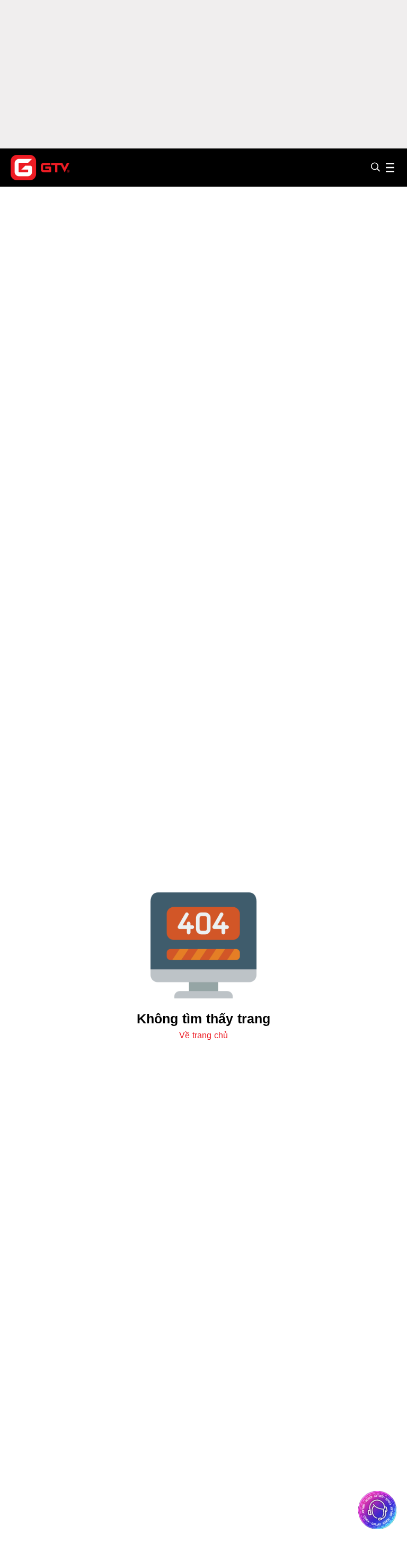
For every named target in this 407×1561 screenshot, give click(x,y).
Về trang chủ (203, 1035)
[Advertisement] (203, 74)
